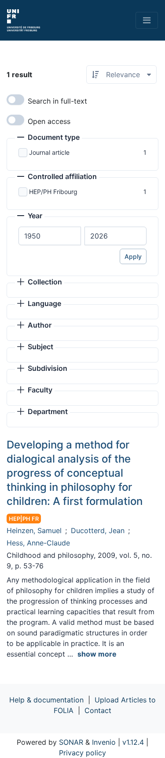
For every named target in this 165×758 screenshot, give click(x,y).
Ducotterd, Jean (98, 530)
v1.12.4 (133, 742)
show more (97, 654)
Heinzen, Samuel (34, 530)
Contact (97, 710)
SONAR (71, 742)
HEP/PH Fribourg (53, 191)
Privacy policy (82, 752)
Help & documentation (46, 699)
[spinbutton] (49, 236)
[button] (48, 138)
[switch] (15, 99)
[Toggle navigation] (147, 20)
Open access (49, 121)
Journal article (49, 152)
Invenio (104, 742)
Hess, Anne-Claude (38, 542)
